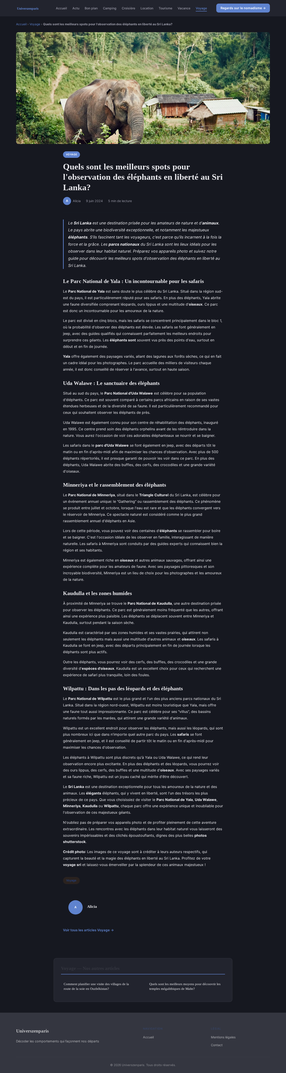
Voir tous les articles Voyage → (88, 930)
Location (147, 8)
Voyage (201, 8)
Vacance (184, 8)
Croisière (128, 8)
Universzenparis (32, 1030)
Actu (75, 8)
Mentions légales (223, 1037)
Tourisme (165, 8)
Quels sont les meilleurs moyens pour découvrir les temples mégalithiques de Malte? (185, 986)
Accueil (61, 8)
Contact (217, 1045)
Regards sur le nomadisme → (243, 8)
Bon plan (91, 8)
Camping (109, 8)
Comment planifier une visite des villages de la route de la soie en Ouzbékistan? (96, 986)
